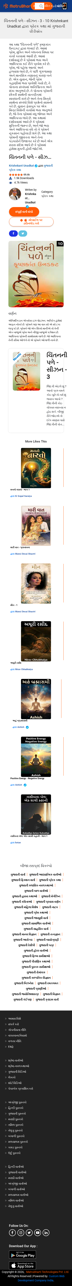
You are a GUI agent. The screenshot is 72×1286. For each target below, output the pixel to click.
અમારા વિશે (14, 1018)
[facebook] (12, 1232)
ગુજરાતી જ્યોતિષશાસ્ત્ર (25, 994)
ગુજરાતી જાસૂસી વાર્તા (36, 918)
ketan (18, 842)
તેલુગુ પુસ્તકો (15, 1130)
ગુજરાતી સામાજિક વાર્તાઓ (36, 923)
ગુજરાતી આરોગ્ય (22, 939)
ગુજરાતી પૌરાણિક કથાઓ (36, 961)
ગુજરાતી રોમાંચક (36, 972)
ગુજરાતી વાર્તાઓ (17, 1172)
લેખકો (12, 1077)
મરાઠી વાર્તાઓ (16, 1178)
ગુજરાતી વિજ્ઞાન (51, 994)
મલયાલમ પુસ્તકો (18, 1141)
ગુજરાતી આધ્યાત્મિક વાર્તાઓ (45, 874)
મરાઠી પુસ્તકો (15, 1119)
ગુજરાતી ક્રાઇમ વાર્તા (47, 999)
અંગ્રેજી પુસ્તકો (17, 1102)
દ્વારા (12, 496)
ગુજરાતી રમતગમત (47, 983)
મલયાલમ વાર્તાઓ (18, 1194)
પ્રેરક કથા (47, 196)
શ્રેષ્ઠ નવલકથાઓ (18, 1066)
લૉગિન (61, 6)
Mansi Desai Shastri (25, 554)
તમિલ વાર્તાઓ (16, 1200)
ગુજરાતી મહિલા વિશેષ (26, 907)
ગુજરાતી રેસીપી (26, 945)
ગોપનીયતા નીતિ (17, 1029)
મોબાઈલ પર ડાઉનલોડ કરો (32, 221)
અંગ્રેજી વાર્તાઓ (17, 1183)
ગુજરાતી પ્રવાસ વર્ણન (48, 901)
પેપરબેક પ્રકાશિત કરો (20, 1088)
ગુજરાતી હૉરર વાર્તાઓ (36, 950)
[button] (41, 6)
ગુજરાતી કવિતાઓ (22, 901)
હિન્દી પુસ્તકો (15, 1108)
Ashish (21, 727)
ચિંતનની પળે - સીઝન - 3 (57, 366)
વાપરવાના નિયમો (18, 1035)
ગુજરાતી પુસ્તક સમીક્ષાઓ (36, 966)
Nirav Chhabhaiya (24, 669)
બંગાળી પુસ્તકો (16, 1136)
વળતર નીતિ (14, 1041)
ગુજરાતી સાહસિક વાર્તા (36, 928)
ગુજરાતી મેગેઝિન (50, 896)
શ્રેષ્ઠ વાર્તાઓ (15, 1060)
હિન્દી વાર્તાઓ (16, 1166)
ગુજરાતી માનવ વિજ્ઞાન (24, 934)
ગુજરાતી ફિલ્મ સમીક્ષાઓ (36, 956)
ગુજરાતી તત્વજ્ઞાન (50, 934)
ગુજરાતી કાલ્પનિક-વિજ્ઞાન (36, 977)
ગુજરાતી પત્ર (46, 945)
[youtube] (37, 1232)
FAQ (10, 1046)
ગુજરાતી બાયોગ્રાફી (47, 939)
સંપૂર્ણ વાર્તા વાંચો (24, 211)
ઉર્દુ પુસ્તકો (14, 1153)
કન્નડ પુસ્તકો (15, 1147)
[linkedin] (46, 1232)
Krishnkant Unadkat (22, 165)
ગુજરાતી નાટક (50, 907)
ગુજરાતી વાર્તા (18, 874)
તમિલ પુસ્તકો (15, 1124)
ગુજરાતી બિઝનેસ (23, 983)
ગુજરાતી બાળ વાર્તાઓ (36, 890)
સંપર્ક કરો (13, 1024)
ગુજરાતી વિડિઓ (17, 1071)
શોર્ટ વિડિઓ (15, 1083)
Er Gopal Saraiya (23, 496)
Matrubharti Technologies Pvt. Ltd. (48, 1272)
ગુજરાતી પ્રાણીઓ (36, 988)
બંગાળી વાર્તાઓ (16, 1189)
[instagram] (20, 1232)
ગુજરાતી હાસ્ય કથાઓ (24, 896)
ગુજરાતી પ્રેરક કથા (50, 880)
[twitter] (29, 1232)
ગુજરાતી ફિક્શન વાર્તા (23, 880)
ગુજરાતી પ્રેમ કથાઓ (36, 912)
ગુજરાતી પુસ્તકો (17, 1113)
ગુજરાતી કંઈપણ (22, 999)
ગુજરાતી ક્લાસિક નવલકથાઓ (36, 885)
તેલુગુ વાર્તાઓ (15, 1206)
